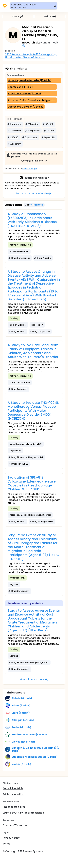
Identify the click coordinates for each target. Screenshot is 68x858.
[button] (15, 124)
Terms (6, 843)
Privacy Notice (11, 837)
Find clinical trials (13, 788)
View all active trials (32, 679)
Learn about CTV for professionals (23, 812)
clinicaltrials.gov (29, 168)
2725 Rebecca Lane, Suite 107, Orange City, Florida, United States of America (31, 56)
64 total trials (36, 204)
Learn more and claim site (32, 193)
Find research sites (14, 806)
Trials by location (13, 794)
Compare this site (32, 160)
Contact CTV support (16, 825)
